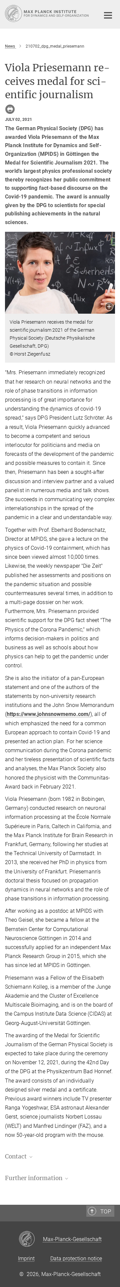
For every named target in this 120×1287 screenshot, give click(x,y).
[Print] (10, 109)
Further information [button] (34, 1178)
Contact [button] (16, 1156)
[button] (109, 307)
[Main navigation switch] (108, 15)
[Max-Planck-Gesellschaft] (31, 1239)
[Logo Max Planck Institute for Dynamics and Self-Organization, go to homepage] (47, 13)
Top (105, 1211)
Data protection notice (76, 1258)
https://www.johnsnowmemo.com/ (48, 714)
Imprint (26, 1258)
